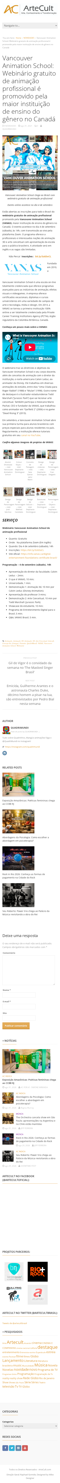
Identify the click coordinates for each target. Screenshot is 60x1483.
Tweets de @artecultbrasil (14, 1323)
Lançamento (13, 1360)
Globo (34, 1356)
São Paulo (20, 1382)
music (17, 1365)
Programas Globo (9, 1374)
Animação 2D (18, 641)
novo (33, 1369)
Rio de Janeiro (46, 1378)
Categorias (7, 1421)
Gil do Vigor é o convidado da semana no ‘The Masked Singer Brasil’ (30, 667)
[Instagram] (4, 752)
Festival (12, 1356)
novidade (21, 1369)
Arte (4, 1343)
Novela (52, 1365)
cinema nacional (23, 1348)
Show (5, 1382)
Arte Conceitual (41, 641)
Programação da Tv (43, 1374)
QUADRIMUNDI (20, 727)
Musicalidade (28, 1365)
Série (27, 1382)
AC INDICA (7, 1076)
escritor (32, 1352)
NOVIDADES (29, 38)
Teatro (42, 1382)
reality (5, 1378)
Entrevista (24, 1352)
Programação (25, 1374)
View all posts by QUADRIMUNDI (25, 731)
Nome (7, 990)
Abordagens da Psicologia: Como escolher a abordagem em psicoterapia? (33, 1100)
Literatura (30, 1361)
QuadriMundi (32, 643)
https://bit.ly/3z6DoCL (32, 550)
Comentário (9, 952)
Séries (35, 1382)
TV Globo (24, 1386)
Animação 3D (29, 641)
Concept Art (6, 643)
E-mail (7, 1001)
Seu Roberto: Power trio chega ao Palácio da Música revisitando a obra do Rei (35, 1158)
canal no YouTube (30, 435)
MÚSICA (19, 1113)
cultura (33, 1348)
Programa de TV (48, 1370)
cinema (37, 1343)
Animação (8, 641)
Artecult (51, 641)
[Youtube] (25, 1447)
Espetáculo (41, 1352)
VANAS (40, 643)
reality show (16, 1378)
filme (19, 1356)
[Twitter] (12, 1447)
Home (18, 38)
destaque (15, 643)
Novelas (7, 1370)
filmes (27, 1356)
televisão (8, 1386)
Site (5, 1013)
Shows (12, 1382)
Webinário (20, 645)
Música (41, 1365)
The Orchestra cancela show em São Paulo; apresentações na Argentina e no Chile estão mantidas (35, 1121)
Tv (16, 1386)
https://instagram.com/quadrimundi (22, 746)
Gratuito (23, 643)
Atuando (27, 1343)
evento (5, 1356)
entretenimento (11, 1352)
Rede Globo (31, 1378)
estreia (50, 1352)
